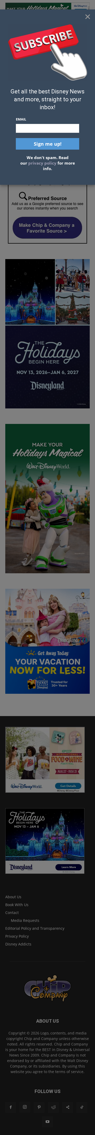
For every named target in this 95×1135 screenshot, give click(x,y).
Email (21, 119)
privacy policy (42, 163)
